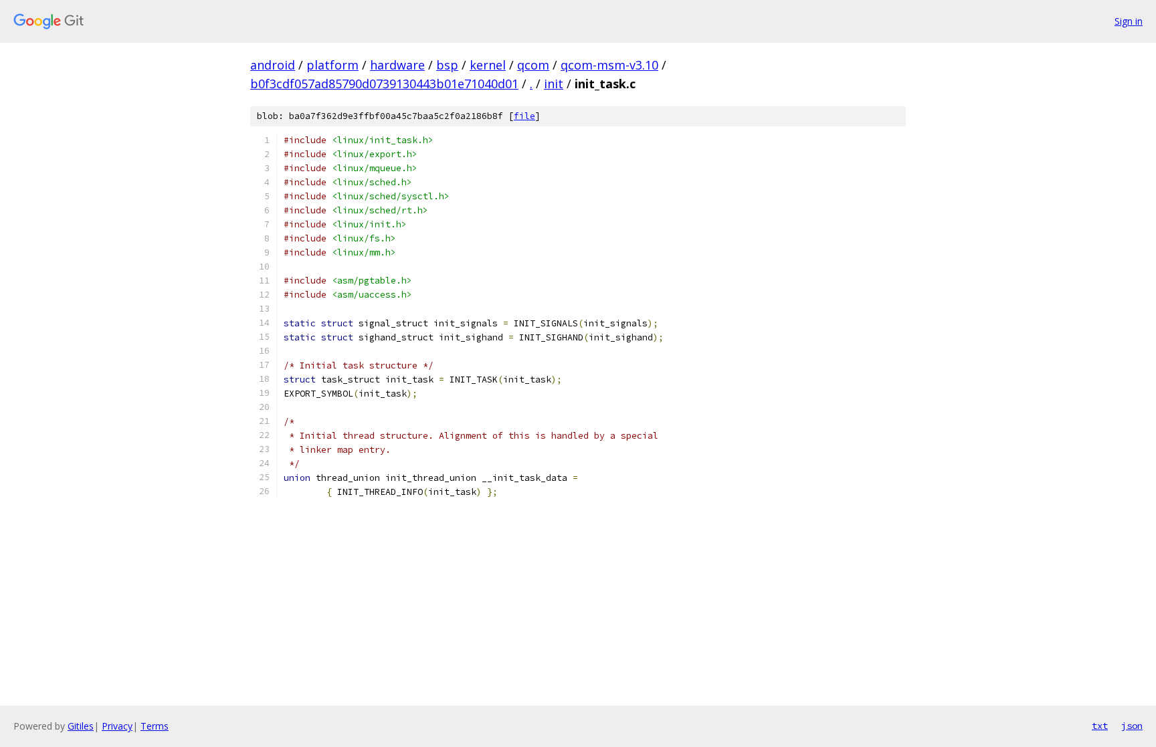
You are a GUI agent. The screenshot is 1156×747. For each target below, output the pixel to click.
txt (1100, 726)
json (1132, 726)
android (272, 65)
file (524, 116)
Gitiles (81, 726)
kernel (488, 65)
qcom (533, 65)
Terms (154, 726)
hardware (397, 65)
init (553, 84)
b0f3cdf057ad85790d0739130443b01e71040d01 (384, 84)
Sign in (1129, 21)
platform (332, 65)
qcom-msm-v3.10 (609, 65)
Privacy (117, 726)
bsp (447, 65)
